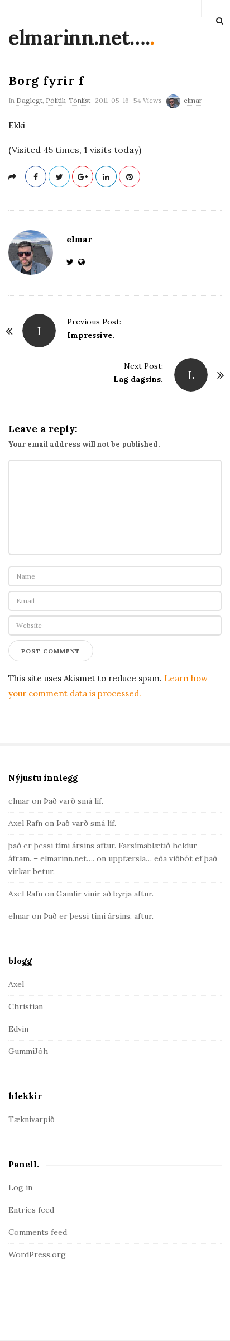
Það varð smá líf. (73, 801)
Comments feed (37, 1232)
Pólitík (55, 100)
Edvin (18, 1029)
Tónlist (79, 100)
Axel (16, 984)
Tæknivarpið (31, 1119)
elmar (193, 100)
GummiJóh (28, 1051)
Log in (20, 1187)
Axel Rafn (25, 823)
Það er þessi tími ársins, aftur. (99, 916)
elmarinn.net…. (79, 37)
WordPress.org (37, 1254)
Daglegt (29, 100)
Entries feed (31, 1210)
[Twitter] (72, 262)
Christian (25, 1006)
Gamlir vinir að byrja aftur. (105, 894)
